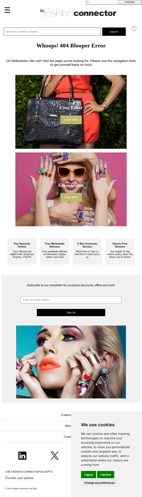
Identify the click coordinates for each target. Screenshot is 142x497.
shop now (71, 119)
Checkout (129, 2)
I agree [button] (88, 474)
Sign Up (71, 312)
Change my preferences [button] (99, 482)
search (114, 31)
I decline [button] (105, 474)
